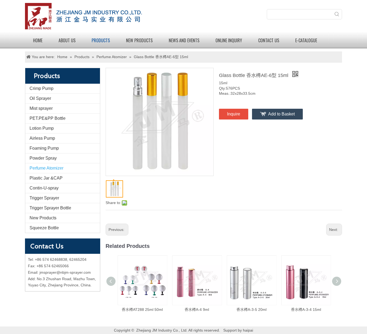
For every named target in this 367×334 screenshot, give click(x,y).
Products (101, 40)
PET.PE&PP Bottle (48, 118)
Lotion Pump (42, 128)
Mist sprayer (41, 108)
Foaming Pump (44, 148)
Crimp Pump (41, 88)
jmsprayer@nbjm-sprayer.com (65, 272)
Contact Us (268, 40)
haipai (248, 330)
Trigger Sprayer (44, 198)
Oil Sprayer (40, 98)
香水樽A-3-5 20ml (251, 309)
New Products (43, 218)
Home (37, 40)
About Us (67, 40)
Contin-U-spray (44, 188)
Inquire (233, 114)
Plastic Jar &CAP (46, 178)
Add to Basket (281, 114)
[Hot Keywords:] (337, 14)
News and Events (184, 40)
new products (139, 40)
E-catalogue (306, 40)
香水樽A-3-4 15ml (306, 309)
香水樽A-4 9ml (197, 309)
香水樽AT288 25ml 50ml (142, 309)
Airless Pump (42, 138)
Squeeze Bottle (44, 228)
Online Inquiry (228, 40)
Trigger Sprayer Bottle (50, 208)
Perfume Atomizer (46, 168)
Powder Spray (43, 158)
